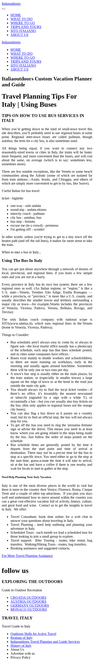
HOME (15, 15)
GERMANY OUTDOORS (29, 605)
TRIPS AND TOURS (25, 27)
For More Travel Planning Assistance (27, 556)
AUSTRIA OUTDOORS (28, 601)
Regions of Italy (21, 638)
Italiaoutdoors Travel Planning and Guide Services (45, 641)
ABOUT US (19, 35)
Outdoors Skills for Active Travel (33, 634)
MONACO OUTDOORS (28, 609)
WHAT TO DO (21, 19)
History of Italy (20, 645)
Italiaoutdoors (11, 3)
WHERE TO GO (22, 23)
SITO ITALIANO (23, 31)
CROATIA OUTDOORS (28, 597)
